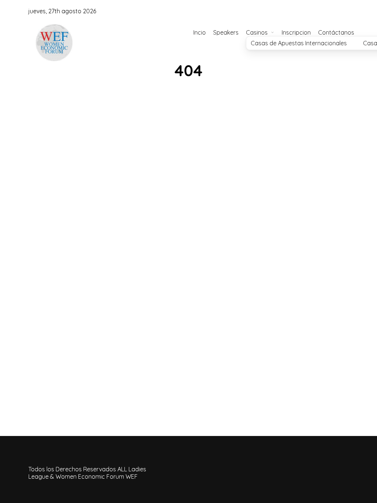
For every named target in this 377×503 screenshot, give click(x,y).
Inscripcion (296, 32)
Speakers (226, 32)
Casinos (257, 32)
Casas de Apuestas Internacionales (299, 43)
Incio (199, 32)
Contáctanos (336, 32)
